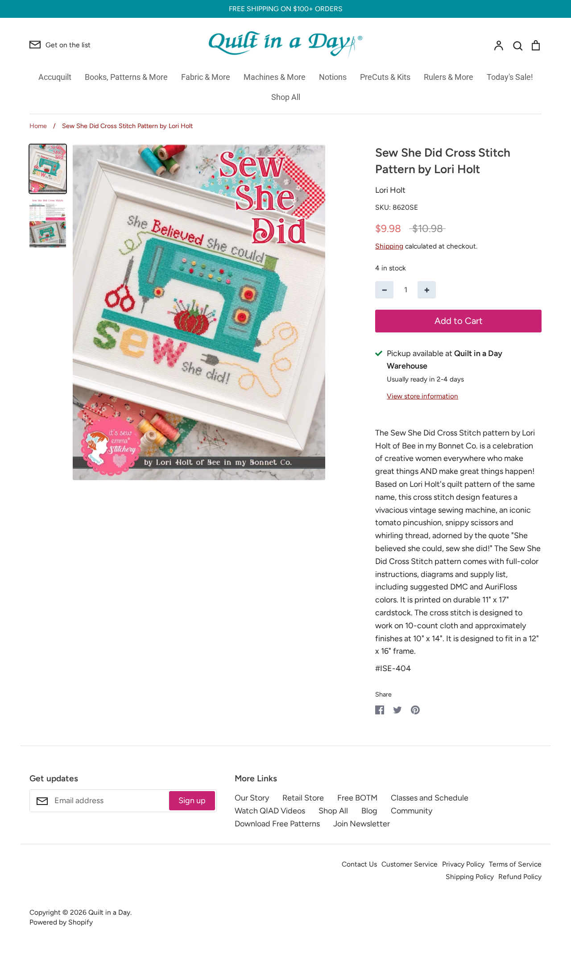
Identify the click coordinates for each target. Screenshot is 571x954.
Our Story (252, 798)
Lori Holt (390, 190)
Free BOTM (357, 798)
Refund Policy (520, 876)
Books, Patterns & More (126, 77)
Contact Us (359, 864)
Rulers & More (448, 77)
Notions (333, 77)
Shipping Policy (470, 876)
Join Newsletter (361, 824)
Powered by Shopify (61, 922)
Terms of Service (515, 864)
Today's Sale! (510, 77)
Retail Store (303, 798)
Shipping (389, 246)
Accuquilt (54, 77)
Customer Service (409, 864)
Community (411, 811)
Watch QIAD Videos (270, 811)
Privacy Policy (463, 864)
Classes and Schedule (429, 798)
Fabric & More (205, 77)
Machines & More (275, 77)
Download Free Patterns (277, 824)
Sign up (192, 800)
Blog (369, 811)
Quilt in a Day (109, 912)
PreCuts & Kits (385, 77)
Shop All (285, 97)
